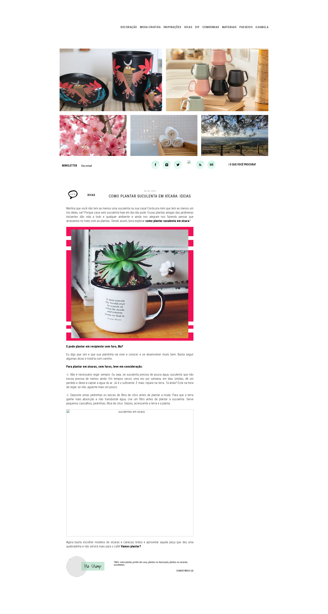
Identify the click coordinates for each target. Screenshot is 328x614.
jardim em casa (140, 562)
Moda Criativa (150, 27)
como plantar (126, 562)
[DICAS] (73, 198)
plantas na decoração (158, 562)
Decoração (129, 27)
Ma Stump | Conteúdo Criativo (87, 24)
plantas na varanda (178, 562)
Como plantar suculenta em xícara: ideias (150, 196)
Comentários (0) (184, 570)
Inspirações (172, 27)
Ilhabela (261, 27)
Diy (197, 27)
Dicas (188, 27)
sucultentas (119, 565)
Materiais (229, 27)
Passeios (246, 27)
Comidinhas (210, 27)
